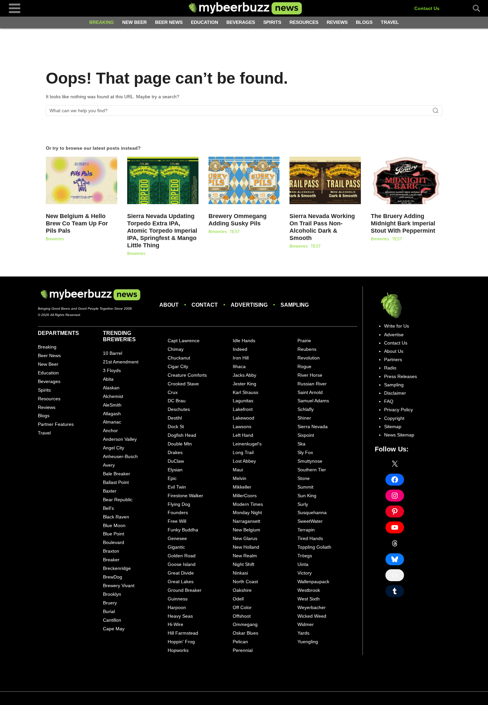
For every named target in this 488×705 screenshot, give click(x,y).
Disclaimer (395, 393)
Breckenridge (117, 568)
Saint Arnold (310, 392)
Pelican (240, 641)
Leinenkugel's (247, 443)
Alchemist (113, 396)
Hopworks (178, 650)
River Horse (309, 375)
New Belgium (246, 529)
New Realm (245, 555)
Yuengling (307, 641)
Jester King (244, 383)
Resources (303, 22)
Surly (302, 504)
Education (204, 22)
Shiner (304, 418)
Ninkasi (240, 573)
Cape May (113, 628)
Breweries (55, 239)
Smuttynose (309, 461)
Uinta (302, 564)
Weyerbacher (311, 607)
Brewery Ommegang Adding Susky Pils (237, 220)
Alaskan (111, 387)
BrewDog (112, 577)
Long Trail (243, 452)
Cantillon (112, 620)
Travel (390, 22)
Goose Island (182, 564)
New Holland (246, 547)
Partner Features (56, 424)
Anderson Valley (120, 439)
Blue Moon (114, 525)
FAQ (388, 401)
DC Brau (177, 400)
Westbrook (308, 590)
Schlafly (305, 409)
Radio (390, 367)
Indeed (240, 349)
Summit (305, 487)
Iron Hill (241, 357)
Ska (301, 443)
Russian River (312, 383)
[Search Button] (472, 8)
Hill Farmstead (183, 633)
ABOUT (169, 305)
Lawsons (242, 426)
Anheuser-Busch (120, 456)
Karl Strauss (245, 392)
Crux (173, 392)
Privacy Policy (398, 409)
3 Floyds (112, 370)
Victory (304, 573)
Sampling (394, 384)
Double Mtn (180, 443)
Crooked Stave (183, 383)
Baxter (110, 491)
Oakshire (242, 590)
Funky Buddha (183, 529)
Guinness (178, 598)
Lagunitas (243, 400)
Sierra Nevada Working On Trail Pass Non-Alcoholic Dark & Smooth (322, 227)
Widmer (305, 624)
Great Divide (181, 573)
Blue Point (113, 533)
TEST (235, 231)
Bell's (108, 508)
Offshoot (242, 616)
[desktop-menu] (14, 8)
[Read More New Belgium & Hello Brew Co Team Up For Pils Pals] (81, 180)
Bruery (110, 602)
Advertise (394, 334)
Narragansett (246, 521)
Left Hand (243, 435)
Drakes (175, 452)
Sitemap (392, 426)
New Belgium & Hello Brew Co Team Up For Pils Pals (77, 223)
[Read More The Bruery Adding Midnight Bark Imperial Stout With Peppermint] (406, 180)
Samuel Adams (313, 400)
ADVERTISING (249, 305)
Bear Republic (117, 499)
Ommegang (245, 624)
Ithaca (239, 366)
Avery (109, 465)
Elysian (175, 469)
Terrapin (306, 529)
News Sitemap (399, 434)
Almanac (112, 422)
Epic (172, 478)
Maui (238, 469)
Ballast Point (116, 482)
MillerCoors (245, 495)
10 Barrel (112, 353)
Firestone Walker (185, 495)
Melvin (239, 478)
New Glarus (245, 538)
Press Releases (400, 376)
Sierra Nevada (312, 426)
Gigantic (176, 547)
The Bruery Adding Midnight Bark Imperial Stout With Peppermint (403, 223)
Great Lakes (181, 581)
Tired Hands (310, 538)
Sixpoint (305, 435)
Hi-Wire (175, 624)
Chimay (176, 349)
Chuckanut (179, 357)
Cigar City (178, 366)
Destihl (175, 418)
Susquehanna (312, 512)
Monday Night (247, 512)
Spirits (272, 22)
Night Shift (243, 564)
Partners (393, 359)
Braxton (111, 551)
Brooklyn (112, 594)
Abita (108, 379)
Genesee (177, 538)
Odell (238, 598)
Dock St (176, 426)
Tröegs (304, 555)
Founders (178, 512)
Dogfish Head (182, 435)
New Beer (134, 22)
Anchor (110, 430)
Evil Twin (177, 487)
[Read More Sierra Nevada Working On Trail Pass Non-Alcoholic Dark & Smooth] (325, 180)
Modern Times (248, 504)
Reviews (337, 22)
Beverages (240, 22)
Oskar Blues (245, 633)
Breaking (101, 22)
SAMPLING (295, 305)
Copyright (394, 418)
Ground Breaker (185, 590)
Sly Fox (305, 452)
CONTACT (205, 305)
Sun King (306, 495)
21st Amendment (120, 361)
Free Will (177, 521)
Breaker (111, 559)
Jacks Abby (244, 375)
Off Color (242, 607)
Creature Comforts (187, 375)
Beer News (169, 22)
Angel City (113, 447)
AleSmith (112, 405)
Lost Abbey (244, 461)
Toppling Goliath (314, 547)
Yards (303, 633)
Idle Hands (244, 340)
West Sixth (308, 598)
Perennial (243, 650)
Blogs (364, 22)
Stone (303, 478)
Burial (109, 611)
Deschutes (179, 409)
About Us (393, 351)
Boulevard (113, 542)
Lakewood (243, 418)
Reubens (306, 349)
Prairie (304, 340)
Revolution (308, 357)
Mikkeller (242, 487)
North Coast (245, 581)
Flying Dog (179, 504)
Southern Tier (311, 469)
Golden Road (182, 555)
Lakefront (243, 409)
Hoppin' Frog (181, 641)
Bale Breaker (116, 473)
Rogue (304, 366)
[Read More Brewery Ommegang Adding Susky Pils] (244, 180)
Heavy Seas (180, 616)
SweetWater (310, 521)
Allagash (112, 413)
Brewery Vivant (118, 585)
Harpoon (177, 607)
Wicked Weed (311, 616)
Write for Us (396, 326)
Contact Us (427, 8)
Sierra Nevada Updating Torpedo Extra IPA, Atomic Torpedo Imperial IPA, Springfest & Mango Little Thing (162, 231)
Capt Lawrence (184, 340)
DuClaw (176, 461)
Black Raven (116, 516)
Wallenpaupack (313, 581)
